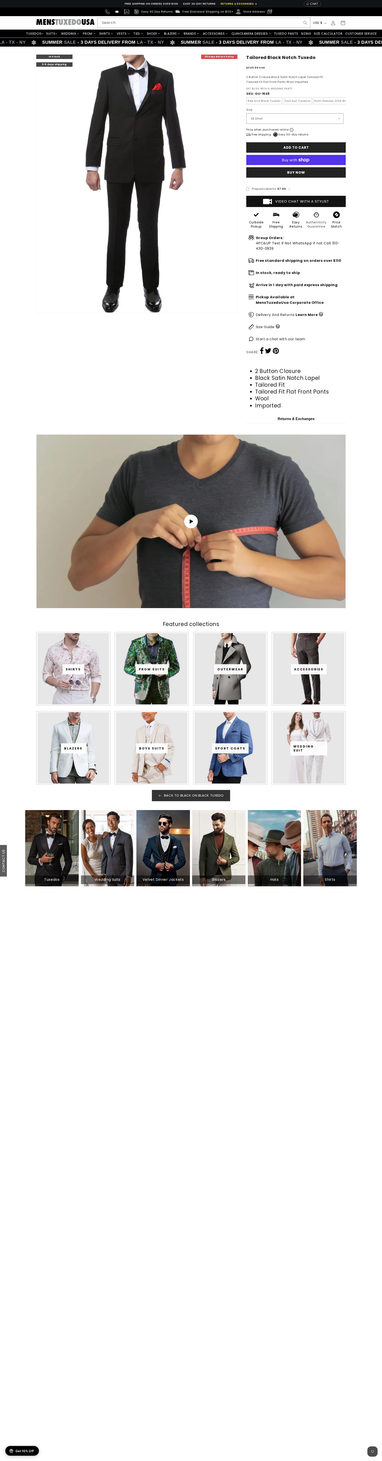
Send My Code (191, 769)
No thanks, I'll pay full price (191, 780)
